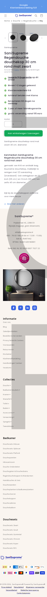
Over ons (7, 322)
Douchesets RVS (10, 548)
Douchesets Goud (10, 530)
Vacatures (7, 367)
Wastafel (7, 399)
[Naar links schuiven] (5, 38)
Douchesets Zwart (10, 525)
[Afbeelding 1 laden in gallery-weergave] (13, 37)
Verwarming (8, 417)
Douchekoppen (9, 498)
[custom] (20, 307)
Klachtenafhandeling (11, 358)
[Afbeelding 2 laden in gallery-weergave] (23, 37)
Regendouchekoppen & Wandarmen (18, 476)
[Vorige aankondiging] (5, 6)
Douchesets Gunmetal (12, 534)
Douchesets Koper (10, 543)
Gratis (16, 70)
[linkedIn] (27, 307)
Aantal (7, 119)
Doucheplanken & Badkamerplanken (18, 489)
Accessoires (8, 413)
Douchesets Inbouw (11, 444)
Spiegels (6, 422)
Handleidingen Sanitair (12, 363)
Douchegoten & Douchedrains (15, 471)
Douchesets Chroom (11, 539)
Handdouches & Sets (11, 480)
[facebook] (13, 307)
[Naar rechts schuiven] (42, 38)
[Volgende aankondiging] (42, 6)
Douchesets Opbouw (11, 448)
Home (7, 21)
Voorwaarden (8, 345)
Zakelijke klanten (10, 331)
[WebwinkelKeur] (24, 258)
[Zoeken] (36, 15)
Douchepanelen (9, 457)
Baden (5, 408)
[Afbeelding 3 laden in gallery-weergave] (33, 37)
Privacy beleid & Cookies (13, 340)
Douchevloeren (9, 494)
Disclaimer (7, 354)
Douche (16, 21)
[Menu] (5, 15)
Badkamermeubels (11, 390)
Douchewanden (9, 485)
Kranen (6, 394)
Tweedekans (8, 426)
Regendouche (30, 21)
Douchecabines (9, 503)
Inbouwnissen (9, 462)
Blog (5, 327)
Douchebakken (9, 507)
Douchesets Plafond (11, 453)
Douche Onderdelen (11, 467)
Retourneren (8, 349)
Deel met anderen (15, 204)
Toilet (5, 403)
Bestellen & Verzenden (12, 336)
